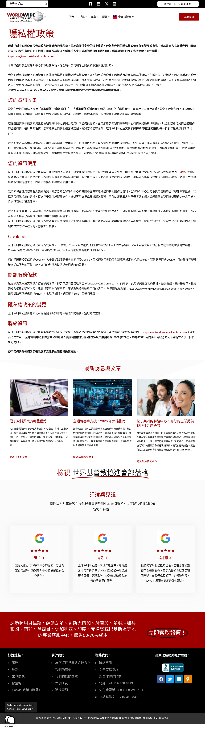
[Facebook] (90, 4)
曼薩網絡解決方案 (118, 718)
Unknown (7, 726)
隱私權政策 (135, 718)
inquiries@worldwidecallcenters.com (31, 56)
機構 (183, 172)
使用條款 (147, 718)
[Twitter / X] (106, 4)
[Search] (46, 4)
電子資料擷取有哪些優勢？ (30, 421)
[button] (178, 4)
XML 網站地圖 (161, 718)
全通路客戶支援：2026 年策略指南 (99, 421)
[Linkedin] (98, 4)
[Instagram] (114, 4)
